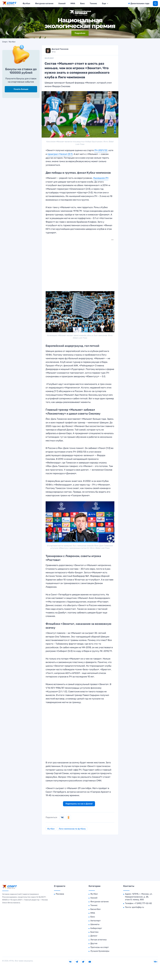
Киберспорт (96, 928)
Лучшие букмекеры (99, 951)
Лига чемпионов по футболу (72, 829)
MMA (72, 3)
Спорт (4, 42)
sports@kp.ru (138, 907)
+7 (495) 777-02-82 (143, 903)
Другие (93, 943)
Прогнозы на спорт (99, 947)
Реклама (60, 894)
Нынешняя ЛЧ (100, 178)
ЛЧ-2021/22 (100, 150)
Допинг (93, 936)
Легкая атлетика (98, 939)
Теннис (93, 3)
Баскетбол (95, 909)
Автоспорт (95, 920)
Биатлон (94, 932)
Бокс (82, 3)
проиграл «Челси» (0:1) (60, 154)
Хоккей (62, 3)
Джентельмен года (140, 3)
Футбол (26, 3)
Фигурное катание (44, 3)
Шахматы (94, 924)
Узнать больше (21, 89)
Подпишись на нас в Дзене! (79, 804)
